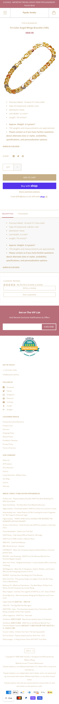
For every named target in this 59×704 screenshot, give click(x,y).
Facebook (10, 387)
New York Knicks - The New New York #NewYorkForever (24, 505)
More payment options (29, 191)
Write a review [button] (29, 288)
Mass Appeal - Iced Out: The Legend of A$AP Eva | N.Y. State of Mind (29, 591)
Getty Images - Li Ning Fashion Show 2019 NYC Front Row (24, 639)
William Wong (29, 660)
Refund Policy (8, 437)
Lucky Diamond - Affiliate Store (14, 475)
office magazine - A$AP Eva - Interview (17, 615)
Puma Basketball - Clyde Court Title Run (18, 531)
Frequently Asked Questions (13, 422)
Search (5, 482)
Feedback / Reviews (10, 440)
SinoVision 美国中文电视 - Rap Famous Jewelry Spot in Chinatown (27, 619)
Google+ (10, 409)
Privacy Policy (8, 444)
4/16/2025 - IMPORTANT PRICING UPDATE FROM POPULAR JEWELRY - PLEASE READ (29, 4)
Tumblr (9, 406)
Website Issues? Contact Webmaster (29, 663)
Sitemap (6, 486)
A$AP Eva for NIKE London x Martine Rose (18, 539)
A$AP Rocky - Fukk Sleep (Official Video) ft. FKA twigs (22, 535)
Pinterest (10, 398)
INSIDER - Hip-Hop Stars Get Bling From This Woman (23, 575)
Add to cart (29, 177)
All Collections (8, 467)
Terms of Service (9, 448)
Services (6, 429)
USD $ (28, 651)
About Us (6, 460)
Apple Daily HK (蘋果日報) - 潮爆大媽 (16, 602)
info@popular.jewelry (11, 374)
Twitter (9, 391)
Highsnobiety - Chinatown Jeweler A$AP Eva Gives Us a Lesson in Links (29, 508)
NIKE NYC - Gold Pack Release (14, 542)
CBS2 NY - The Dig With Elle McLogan (17, 605)
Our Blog (6, 479)
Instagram (10, 394)
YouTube (10, 402)
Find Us (5, 471)
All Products (7, 464)
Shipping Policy (8, 433)
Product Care (8, 425)
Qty (8, 167)
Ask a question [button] (29, 294)
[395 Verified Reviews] (29, 358)
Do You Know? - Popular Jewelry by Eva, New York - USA (24, 635)
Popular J (27, 657)
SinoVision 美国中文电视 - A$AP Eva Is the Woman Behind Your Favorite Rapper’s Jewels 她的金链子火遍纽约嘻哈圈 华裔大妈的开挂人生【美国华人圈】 (29, 625)
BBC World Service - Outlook (13, 546)
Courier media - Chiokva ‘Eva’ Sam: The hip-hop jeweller (24, 632)
